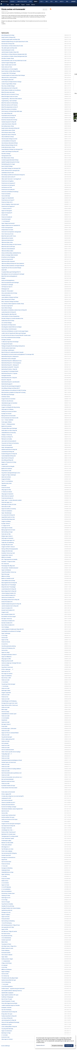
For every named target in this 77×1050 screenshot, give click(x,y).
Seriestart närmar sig (6, 295)
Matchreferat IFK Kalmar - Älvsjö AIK (9, 369)
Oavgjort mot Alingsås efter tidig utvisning (11, 407)
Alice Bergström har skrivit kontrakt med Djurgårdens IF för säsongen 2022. (18, 354)
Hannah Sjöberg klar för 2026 (8, 50)
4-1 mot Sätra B (5, 682)
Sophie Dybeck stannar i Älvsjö (8, 130)
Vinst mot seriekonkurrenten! (8, 749)
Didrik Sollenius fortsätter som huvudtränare (11, 90)
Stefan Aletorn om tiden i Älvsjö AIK (9, 430)
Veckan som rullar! (5, 679)
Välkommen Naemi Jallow (7, 242)
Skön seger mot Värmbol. (7, 673)
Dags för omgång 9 (6, 914)
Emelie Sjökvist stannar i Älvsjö (8, 147)
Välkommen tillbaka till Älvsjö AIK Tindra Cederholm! (13, 263)
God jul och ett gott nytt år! (7, 259)
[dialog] (55, 1041)
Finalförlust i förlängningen (7, 997)
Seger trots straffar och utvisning (9, 508)
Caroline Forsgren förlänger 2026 (9, 62)
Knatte (61, 1)
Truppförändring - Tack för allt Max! (9, 100)
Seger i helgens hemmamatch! (8, 223)
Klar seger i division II (6, 724)
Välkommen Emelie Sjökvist (7, 240)
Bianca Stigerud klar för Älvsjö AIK (9, 591)
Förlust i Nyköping (5, 950)
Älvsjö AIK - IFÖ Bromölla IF (7, 291)
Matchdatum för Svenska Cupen (8, 834)
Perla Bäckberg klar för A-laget (8, 164)
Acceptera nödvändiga (57, 1045)
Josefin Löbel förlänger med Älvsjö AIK (10, 151)
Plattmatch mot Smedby (7, 439)
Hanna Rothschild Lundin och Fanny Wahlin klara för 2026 (14, 60)
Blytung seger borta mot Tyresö (8, 529)
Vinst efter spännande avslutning (9, 646)
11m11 (41, 1)
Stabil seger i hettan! (6, 690)
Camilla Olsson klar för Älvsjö (8, 320)
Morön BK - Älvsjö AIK (6, 379)
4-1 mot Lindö (5, 865)
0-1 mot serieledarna (6, 889)
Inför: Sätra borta (5, 563)
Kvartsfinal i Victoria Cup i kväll (8, 553)
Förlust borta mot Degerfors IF (8, 206)
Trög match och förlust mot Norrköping (10, 443)
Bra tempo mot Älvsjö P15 (7, 436)
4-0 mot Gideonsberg (6, 982)
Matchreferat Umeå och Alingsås (9, 358)
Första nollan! (4, 726)
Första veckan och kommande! (13, 9)
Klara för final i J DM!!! (6, 677)
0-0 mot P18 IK (5, 214)
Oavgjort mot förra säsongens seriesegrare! (11, 823)
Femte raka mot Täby (6, 534)
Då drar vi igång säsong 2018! (8, 739)
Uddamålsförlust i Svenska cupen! (9, 713)
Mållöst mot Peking (6, 576)
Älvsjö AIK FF (5, 1)
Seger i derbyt (5, 956)
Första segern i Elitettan (7, 422)
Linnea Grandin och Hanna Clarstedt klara (10, 316)
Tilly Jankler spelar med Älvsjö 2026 (9, 47)
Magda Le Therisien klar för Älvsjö (9, 462)
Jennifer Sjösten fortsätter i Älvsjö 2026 (10, 52)
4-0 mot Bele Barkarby (6, 937)
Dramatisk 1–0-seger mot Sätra (8, 561)
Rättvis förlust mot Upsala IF (8, 496)
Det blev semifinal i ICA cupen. (8, 817)
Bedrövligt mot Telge (6, 1032)
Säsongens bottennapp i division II (9, 654)
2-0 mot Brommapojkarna (7, 986)
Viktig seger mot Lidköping (7, 409)
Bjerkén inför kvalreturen (7, 468)
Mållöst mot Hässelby (6, 557)
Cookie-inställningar (5, 1045)
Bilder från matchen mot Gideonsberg (10, 102)
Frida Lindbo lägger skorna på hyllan (9, 1003)
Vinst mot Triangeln (6, 901)
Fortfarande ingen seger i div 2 (8, 540)
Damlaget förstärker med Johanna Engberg (11, 908)
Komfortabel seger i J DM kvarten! (9, 728)
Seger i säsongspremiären (7, 447)
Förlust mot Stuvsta (6, 487)
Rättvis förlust (5, 942)
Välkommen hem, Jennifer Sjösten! (9, 77)
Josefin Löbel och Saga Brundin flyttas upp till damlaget (14, 333)
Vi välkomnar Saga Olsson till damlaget (10, 341)
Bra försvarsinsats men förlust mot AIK (10, 417)
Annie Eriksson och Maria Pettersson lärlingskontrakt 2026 (14, 54)
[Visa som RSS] (50, 9)
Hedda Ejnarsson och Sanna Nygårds (10, 69)
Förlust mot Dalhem (6, 878)
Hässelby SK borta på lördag (8, 906)
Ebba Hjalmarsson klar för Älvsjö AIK (9, 88)
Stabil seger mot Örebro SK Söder (9, 504)
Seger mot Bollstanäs (6, 570)
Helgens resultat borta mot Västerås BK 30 (11, 225)
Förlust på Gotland (6, 918)
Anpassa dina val (40, 1045)
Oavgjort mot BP (5, 612)
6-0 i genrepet (4, 965)
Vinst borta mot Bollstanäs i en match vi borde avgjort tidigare (15, 331)
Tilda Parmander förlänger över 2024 (9, 138)
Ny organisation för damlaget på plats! (10, 371)
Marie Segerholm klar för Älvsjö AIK (9, 582)
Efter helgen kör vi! (5, 846)
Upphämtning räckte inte (7, 910)
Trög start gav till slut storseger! (8, 684)
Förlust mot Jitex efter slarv (7, 400)
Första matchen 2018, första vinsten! (9, 787)
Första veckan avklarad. (7, 844)
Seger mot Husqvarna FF (7, 212)
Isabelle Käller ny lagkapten (7, 992)
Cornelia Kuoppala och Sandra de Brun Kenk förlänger (13, 75)
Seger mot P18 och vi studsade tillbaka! (10, 732)
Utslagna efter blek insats (7, 551)
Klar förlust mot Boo (6, 933)
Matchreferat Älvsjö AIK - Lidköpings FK (10, 365)
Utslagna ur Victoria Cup (7, 434)
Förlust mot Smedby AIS (7, 217)
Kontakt (12, 1)
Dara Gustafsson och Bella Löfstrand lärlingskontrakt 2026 (14, 56)
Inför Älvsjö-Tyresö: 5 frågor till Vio (9, 946)
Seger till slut (4, 859)
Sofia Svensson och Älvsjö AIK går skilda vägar (12, 111)
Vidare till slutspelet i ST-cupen (8, 1001)
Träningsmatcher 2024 (6, 155)
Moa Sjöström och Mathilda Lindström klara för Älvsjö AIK (14, 310)
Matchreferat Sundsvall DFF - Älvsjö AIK (10, 367)
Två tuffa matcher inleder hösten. (9, 348)
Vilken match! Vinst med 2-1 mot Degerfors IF (11, 179)
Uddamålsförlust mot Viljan (7, 872)
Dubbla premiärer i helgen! (7, 958)
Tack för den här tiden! (6, 861)
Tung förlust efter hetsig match (8, 519)
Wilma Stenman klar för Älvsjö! (8, 299)
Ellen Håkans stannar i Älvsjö (8, 157)
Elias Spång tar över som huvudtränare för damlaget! (13, 274)
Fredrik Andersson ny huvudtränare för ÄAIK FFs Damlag (14, 390)
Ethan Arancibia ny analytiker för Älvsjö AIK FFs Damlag (13, 392)
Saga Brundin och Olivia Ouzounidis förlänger (11, 267)
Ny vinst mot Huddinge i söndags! (9, 806)
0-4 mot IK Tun (5, 644)
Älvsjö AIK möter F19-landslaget (8, 586)
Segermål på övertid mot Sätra (8, 517)
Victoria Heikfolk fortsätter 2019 (8, 595)
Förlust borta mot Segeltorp (8, 181)
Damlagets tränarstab (6, 375)
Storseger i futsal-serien (7, 827)
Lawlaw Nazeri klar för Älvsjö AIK (9, 312)
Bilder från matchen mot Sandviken (9, 109)
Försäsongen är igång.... (7, 840)
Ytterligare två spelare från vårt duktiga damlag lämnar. (13, 346)
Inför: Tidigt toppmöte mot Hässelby (9, 559)
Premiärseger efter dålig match (8, 565)
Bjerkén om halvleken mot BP (8, 578)
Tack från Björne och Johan (7, 849)
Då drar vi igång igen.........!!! (7, 669)
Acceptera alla (68, 1045)
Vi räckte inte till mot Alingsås (8, 466)
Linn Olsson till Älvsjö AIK (7, 1018)
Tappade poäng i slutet (7, 483)
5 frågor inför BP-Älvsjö (7, 963)
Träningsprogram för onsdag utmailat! (10, 836)
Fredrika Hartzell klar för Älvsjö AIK (9, 1016)
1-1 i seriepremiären (6, 961)
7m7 (51, 1)
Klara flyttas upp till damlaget (8, 394)
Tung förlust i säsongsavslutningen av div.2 (11, 472)
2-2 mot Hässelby (5, 718)
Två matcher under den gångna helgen (10, 978)
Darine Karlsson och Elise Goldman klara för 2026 (12, 45)
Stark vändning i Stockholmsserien (9, 329)
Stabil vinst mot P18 (6, 671)
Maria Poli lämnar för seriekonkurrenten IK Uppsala (12, 352)
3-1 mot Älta (4, 876)
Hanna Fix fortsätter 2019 (7, 608)
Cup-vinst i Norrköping (6, 1009)
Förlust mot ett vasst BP (7, 445)
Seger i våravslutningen (7, 512)
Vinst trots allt (4, 637)
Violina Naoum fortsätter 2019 (8, 620)
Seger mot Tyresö (5, 885)
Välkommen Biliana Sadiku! (7, 250)
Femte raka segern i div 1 (7, 502)
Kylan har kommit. (5, 811)
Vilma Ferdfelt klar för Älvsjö (8, 136)
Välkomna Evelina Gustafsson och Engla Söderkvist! (13, 265)
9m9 (46, 1)
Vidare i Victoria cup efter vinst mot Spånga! (11, 751)
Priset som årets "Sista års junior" (9, 832)
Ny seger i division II (6, 523)
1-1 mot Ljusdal (5, 984)
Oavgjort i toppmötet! (6, 692)
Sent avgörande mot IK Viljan (8, 927)
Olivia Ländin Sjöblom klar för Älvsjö (9, 293)
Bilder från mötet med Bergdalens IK (9, 276)
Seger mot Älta (5, 929)
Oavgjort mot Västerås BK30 (8, 198)
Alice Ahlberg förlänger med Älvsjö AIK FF (11, 388)
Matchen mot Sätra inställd (7, 842)
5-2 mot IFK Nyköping (6, 887)
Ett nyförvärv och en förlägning (8, 257)
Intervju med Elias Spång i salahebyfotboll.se (11, 252)
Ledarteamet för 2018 (6, 798)
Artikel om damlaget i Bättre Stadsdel (10, 255)
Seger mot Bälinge (5, 971)
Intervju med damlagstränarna (8, 280)
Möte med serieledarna (7, 891)
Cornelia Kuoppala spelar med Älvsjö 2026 (11, 39)
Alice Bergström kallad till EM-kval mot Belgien (12, 326)
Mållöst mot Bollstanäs (7, 969)
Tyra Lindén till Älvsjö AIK (7, 113)
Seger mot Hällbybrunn (6, 656)
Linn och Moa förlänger (7, 322)
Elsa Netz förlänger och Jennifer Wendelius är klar (12, 318)
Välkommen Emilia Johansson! (8, 261)
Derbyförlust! (4, 720)
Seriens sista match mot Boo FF (8, 176)
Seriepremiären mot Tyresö (7, 229)
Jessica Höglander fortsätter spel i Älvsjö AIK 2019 (13, 629)
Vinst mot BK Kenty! (6, 195)
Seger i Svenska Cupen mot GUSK (9, 64)
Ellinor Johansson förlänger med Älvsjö (10, 301)
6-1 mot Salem (5, 1035)
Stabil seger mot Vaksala (7, 527)
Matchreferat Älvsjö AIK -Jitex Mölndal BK (10, 381)
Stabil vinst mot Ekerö (6, 477)
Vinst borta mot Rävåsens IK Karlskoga (10, 191)
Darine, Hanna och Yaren (7, 66)
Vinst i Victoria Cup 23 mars (7, 233)
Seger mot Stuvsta (5, 916)
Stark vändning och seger (7, 532)
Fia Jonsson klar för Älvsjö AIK (8, 515)
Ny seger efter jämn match (7, 544)
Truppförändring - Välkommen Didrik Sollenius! (12, 98)
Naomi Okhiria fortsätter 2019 (8, 625)
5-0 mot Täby (4, 967)
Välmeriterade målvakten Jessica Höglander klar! (12, 808)
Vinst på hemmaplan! (6, 219)
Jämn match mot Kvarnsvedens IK (9, 441)
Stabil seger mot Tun (6, 897)
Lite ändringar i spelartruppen (8, 350)
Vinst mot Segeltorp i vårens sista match (10, 204)
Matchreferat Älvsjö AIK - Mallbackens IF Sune (11, 360)
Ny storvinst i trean (5, 1037)
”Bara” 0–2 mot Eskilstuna (7, 481)
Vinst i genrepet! (5, 743)
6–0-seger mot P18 (6, 525)
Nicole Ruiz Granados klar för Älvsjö (9, 119)
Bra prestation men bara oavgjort (9, 616)
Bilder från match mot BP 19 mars (9, 236)
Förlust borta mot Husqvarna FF (8, 183)
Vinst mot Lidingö (5, 711)
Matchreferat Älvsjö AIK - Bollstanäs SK (10, 356)
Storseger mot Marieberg (7, 868)
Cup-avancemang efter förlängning (9, 853)
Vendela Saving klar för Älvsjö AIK (9, 121)
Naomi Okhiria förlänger (7, 307)
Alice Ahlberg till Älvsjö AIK (7, 460)
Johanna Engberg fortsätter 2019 (9, 593)
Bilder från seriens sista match (8, 92)
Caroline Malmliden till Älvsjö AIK (9, 455)
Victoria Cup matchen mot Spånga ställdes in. (11, 768)
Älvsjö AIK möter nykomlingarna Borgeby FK (11, 386)
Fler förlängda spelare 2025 (7, 79)
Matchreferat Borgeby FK (7, 384)
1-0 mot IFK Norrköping (7, 923)
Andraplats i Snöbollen (6, 1007)
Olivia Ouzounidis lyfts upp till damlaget (10, 282)
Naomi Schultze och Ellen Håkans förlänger (11, 71)
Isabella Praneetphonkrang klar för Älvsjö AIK (11, 603)
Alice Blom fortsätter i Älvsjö (8, 58)
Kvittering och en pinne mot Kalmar (9, 411)
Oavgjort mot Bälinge (6, 521)
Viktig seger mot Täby (6, 489)
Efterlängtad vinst (5, 288)
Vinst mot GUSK (5, 973)
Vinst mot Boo (5, 650)
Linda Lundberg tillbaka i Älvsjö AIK (9, 1026)
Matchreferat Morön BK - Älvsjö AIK (9, 377)
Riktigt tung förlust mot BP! (7, 660)
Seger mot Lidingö (6, 652)
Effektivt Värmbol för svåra (7, 948)
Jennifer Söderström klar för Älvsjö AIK (10, 605)
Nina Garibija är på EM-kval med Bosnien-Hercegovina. (13, 174)
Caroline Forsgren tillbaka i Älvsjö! (9, 83)
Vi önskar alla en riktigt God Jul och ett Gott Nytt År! (13, 796)
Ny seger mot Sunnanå (6, 413)
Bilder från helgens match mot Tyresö (10, 96)
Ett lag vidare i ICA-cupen (7, 1013)
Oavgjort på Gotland (6, 479)
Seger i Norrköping (6, 874)
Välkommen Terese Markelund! (8, 248)
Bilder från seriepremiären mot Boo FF (10, 107)
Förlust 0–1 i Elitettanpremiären (8, 424)
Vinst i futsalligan (5, 627)
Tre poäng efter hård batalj (7, 1028)
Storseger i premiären (6, 339)
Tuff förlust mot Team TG (7, 286)
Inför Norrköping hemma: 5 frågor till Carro (11, 925)
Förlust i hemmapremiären (7, 227)
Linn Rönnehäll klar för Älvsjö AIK (9, 140)
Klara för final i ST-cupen (7, 999)
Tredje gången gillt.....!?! (7, 753)
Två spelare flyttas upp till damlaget (9, 428)
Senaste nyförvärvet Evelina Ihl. (8, 804)
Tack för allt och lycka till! (7, 800)
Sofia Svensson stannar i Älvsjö (8, 132)
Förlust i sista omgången (7, 851)
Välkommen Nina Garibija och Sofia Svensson (11, 244)
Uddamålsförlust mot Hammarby (9, 432)
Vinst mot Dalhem (5, 665)
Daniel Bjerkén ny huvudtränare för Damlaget (11, 631)
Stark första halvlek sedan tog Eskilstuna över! (12, 772)
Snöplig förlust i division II (7, 555)
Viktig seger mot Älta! (6, 658)
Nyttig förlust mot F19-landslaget (9, 584)
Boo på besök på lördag (7, 935)
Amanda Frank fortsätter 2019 (8, 610)
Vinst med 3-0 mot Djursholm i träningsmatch (11, 231)
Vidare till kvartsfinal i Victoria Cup (9, 572)
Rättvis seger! (4, 709)
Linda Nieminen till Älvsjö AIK (8, 451)
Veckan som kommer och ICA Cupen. (10, 819)
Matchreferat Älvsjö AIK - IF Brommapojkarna (11, 362)
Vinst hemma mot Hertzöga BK (8, 185)
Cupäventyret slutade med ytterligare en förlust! (12, 760)
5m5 (56, 1)
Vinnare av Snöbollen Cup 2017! (8, 802)
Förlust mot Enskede (6, 193)
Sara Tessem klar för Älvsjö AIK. (8, 825)
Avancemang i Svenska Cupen (8, 893)
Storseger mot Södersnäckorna (8, 857)
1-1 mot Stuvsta (5, 686)
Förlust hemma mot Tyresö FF (8, 200)
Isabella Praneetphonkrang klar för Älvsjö (10, 162)
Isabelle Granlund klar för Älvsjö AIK (9, 449)
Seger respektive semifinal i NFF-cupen (10, 994)
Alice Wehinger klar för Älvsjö (8, 35)
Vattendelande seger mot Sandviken (9, 403)
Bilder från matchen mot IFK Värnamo (10, 105)
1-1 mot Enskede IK (6, 221)
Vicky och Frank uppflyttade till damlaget (10, 1022)
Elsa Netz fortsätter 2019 (7, 622)
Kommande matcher (6, 952)
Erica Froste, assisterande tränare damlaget (11, 337)
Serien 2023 (4, 269)
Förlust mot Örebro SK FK (7, 202)
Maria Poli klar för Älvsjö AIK (8, 458)
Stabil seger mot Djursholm (7, 538)
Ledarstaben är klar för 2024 (8, 172)
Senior (35, 1)
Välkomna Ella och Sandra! (7, 238)
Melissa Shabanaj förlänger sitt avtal (9, 145)
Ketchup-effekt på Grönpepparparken (10, 548)
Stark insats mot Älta (6, 506)
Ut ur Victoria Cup (5, 975)
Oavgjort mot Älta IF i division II (8, 546)
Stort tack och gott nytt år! (7, 305)
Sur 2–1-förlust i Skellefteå (7, 419)
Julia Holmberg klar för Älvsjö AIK (9, 1020)
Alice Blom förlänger (6, 153)
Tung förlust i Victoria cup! (7, 667)
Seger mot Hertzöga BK (7, 210)
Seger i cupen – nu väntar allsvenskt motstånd (12, 500)
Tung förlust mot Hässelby (7, 904)
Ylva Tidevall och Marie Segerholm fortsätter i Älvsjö (13, 303)
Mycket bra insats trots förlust (8, 781)
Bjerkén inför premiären (7, 426)
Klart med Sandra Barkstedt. (8, 779)
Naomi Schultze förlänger (7, 166)
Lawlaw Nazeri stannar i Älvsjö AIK (9, 124)
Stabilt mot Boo (5, 880)
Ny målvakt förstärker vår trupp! (8, 785)
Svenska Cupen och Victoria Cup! (9, 762)
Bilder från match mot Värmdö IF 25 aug (10, 94)
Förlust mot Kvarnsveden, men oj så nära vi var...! (12, 777)
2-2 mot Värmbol (5, 882)
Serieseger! (4, 485)
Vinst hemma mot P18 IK (7, 187)
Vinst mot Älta (5, 813)
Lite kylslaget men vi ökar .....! (8, 830)
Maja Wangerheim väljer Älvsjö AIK (9, 314)
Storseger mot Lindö (6, 912)
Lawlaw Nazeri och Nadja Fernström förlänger (11, 81)
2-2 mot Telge (4, 635)
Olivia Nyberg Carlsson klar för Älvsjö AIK (10, 599)
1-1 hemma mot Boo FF (7, 208)
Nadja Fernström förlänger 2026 (8, 37)
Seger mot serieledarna (7, 675)
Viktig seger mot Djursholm (7, 493)
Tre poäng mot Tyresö (6, 944)
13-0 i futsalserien (5, 821)
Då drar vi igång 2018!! (6, 794)
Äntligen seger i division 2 (7, 536)
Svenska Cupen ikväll (6, 855)
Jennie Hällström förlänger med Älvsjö (10, 297)
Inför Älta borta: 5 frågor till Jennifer (9, 931)
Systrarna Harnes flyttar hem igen (9, 980)
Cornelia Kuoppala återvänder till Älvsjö (10, 159)
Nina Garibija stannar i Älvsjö (8, 126)
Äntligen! (3, 278)
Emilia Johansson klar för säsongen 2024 (10, 170)
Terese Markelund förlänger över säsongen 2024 (12, 149)
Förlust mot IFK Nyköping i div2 (8, 648)
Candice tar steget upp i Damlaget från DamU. (11, 663)
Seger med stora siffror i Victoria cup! (10, 705)
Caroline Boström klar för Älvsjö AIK (9, 1011)
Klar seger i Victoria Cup (7, 618)
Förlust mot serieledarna (7, 510)
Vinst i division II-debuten (7, 954)
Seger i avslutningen (6, 633)
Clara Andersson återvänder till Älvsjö (10, 143)
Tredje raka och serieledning (8, 542)
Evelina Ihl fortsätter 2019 (7, 601)
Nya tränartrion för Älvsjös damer (9, 324)
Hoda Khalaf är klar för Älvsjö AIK (9, 115)
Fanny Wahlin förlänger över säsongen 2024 (11, 168)
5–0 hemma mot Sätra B (7, 491)
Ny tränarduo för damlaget (7, 284)
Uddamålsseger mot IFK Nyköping (9, 701)
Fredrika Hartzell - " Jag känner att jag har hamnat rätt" (13, 988)
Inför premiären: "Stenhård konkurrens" (10, 567)
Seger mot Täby (5, 639)
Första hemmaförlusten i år (7, 498)
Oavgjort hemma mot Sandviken (8, 398)
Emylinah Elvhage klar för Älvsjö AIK (9, 453)
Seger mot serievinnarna (7, 1030)
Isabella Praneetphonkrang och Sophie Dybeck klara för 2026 (15, 41)
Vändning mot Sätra (6, 895)
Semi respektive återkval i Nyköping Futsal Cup (12, 990)
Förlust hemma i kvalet (6, 470)
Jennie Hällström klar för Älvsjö (8, 580)
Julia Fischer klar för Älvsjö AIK (8, 117)
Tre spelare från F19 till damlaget (9, 73)
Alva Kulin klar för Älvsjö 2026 (8, 43)
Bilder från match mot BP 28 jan (8, 246)
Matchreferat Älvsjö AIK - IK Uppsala (9, 373)
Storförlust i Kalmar (6, 396)
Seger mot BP (4, 464)
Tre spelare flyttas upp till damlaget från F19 (11, 272)
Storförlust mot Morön (6, 405)
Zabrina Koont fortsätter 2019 (8, 597)
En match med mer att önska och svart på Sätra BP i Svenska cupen (16, 335)
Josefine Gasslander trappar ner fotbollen (11, 1005)
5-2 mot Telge (4, 899)
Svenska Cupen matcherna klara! (9, 815)
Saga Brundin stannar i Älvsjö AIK (9, 134)
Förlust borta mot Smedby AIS (8, 189)
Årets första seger (5, 574)
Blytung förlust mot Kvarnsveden (9, 415)
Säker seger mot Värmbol (7, 1039)
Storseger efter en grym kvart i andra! (9, 703)
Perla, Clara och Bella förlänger (8, 86)
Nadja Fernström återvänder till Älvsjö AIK (10, 128)
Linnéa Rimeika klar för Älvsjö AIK (9, 589)
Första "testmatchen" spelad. (8, 838)
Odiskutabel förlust (6, 870)
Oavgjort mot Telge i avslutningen (9, 474)
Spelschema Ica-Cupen (7, 1024)
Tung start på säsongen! (7, 737)
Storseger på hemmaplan (7, 343)
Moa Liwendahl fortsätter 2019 (8, 614)
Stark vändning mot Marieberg (8, 920)
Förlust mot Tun (5, 696)
